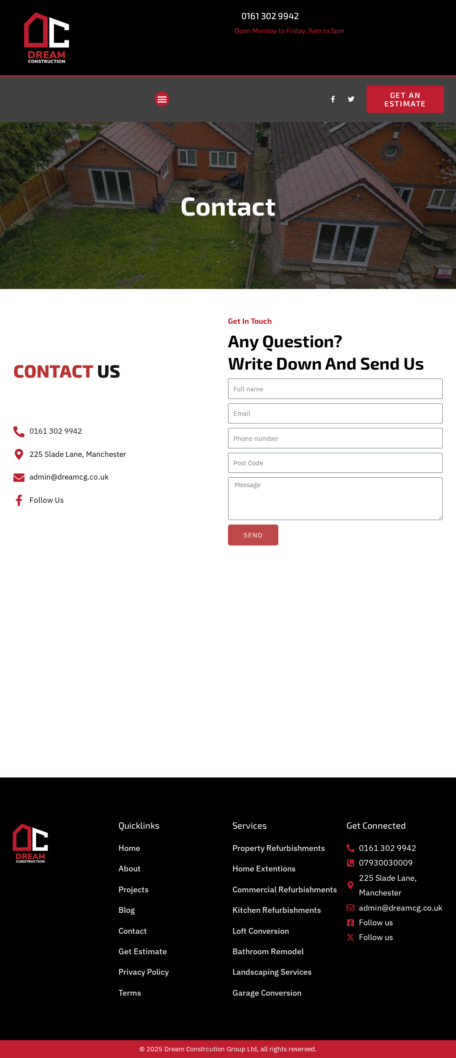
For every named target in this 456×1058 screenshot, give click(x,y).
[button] (162, 99)
